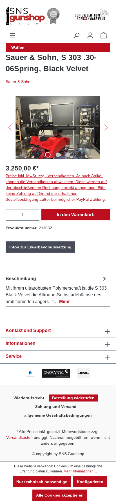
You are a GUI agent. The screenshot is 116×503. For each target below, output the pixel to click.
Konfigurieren (90, 481)
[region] (58, 127)
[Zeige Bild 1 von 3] (48, 155)
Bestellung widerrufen (73, 398)
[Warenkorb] (103, 35)
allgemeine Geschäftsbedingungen (58, 415)
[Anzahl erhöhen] (33, 215)
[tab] (57, 289)
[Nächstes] (106, 127)
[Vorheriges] (10, 127)
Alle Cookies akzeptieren (60, 495)
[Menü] (12, 35)
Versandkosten (19, 437)
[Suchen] (76, 35)
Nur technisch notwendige (41, 481)
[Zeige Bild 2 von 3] (58, 155)
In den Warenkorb (76, 214)
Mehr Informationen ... (80, 471)
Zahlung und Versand (56, 406)
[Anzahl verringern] (11, 215)
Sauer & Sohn (18, 81)
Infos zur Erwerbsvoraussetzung (40, 247)
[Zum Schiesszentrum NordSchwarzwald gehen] (91, 14)
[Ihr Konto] (90, 35)
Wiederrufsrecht (29, 398)
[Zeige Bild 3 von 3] (68, 155)
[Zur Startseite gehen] (34, 16)
